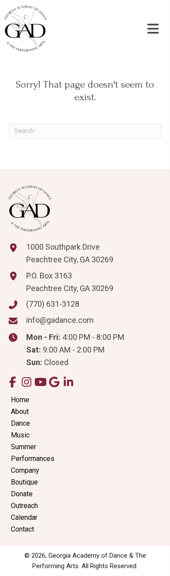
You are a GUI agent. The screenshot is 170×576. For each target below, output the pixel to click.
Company (25, 470)
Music (20, 435)
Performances (32, 458)
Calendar (24, 517)
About (20, 411)
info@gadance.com (60, 320)
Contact (22, 529)
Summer (23, 447)
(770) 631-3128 (52, 303)
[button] (12, 382)
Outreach (24, 505)
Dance (20, 423)
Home (20, 400)
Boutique (24, 482)
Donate (22, 494)
